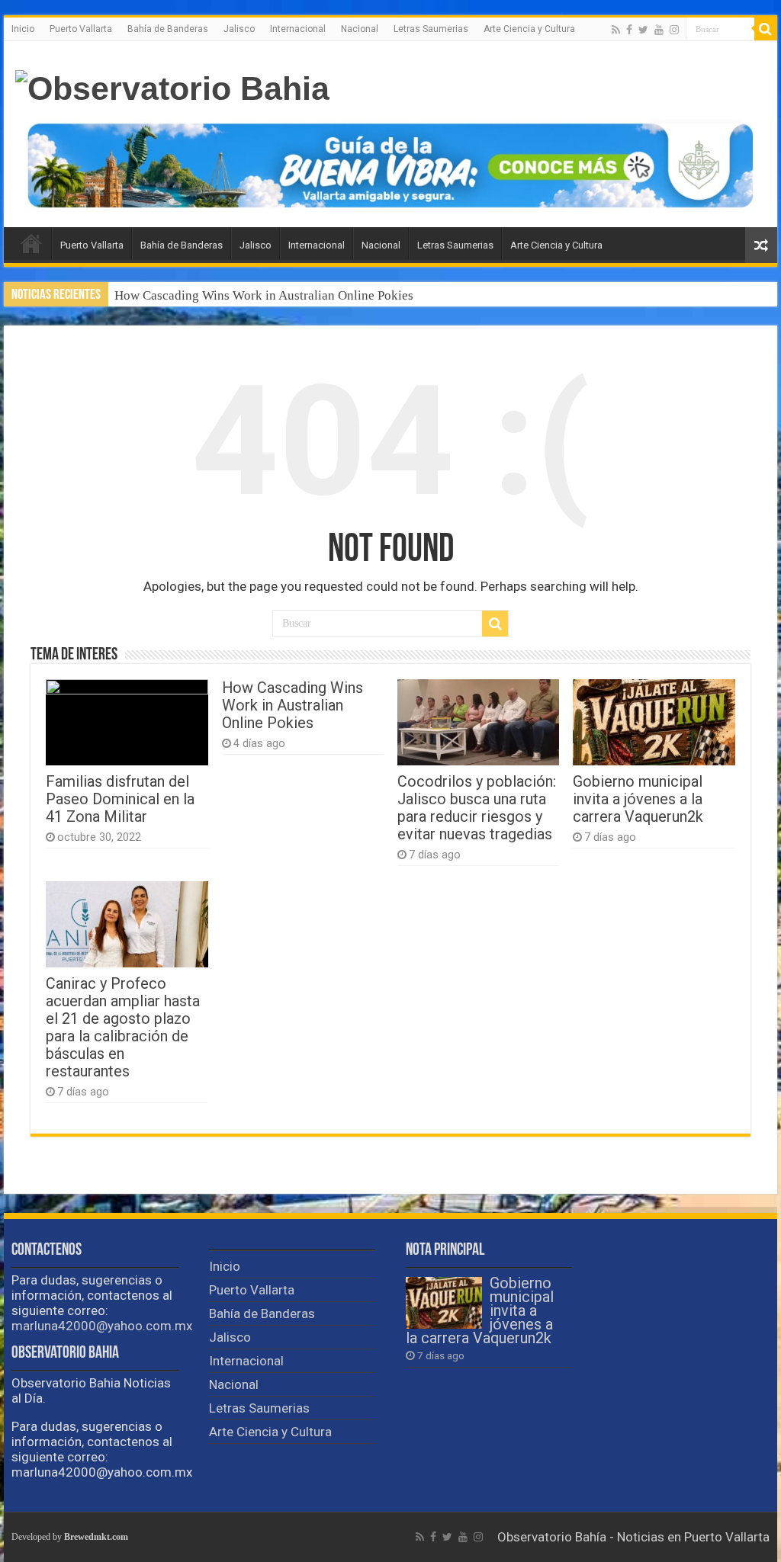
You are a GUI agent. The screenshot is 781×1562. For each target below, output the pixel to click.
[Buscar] (765, 29)
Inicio (22, 29)
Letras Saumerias (431, 29)
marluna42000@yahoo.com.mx (101, 1325)
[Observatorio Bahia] (172, 86)
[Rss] (616, 30)
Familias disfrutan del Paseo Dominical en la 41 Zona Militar (120, 799)
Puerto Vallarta (81, 29)
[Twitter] (643, 30)
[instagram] (674, 30)
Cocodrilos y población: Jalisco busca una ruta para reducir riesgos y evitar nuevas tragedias (476, 808)
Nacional (359, 29)
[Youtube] (659, 30)
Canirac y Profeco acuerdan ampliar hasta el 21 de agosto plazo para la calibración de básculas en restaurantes (123, 1027)
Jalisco (239, 29)
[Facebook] (629, 30)
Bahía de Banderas (167, 29)
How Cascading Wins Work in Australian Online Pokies (263, 295)
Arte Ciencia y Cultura (529, 29)
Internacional (298, 29)
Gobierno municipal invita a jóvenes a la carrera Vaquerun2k (638, 799)
